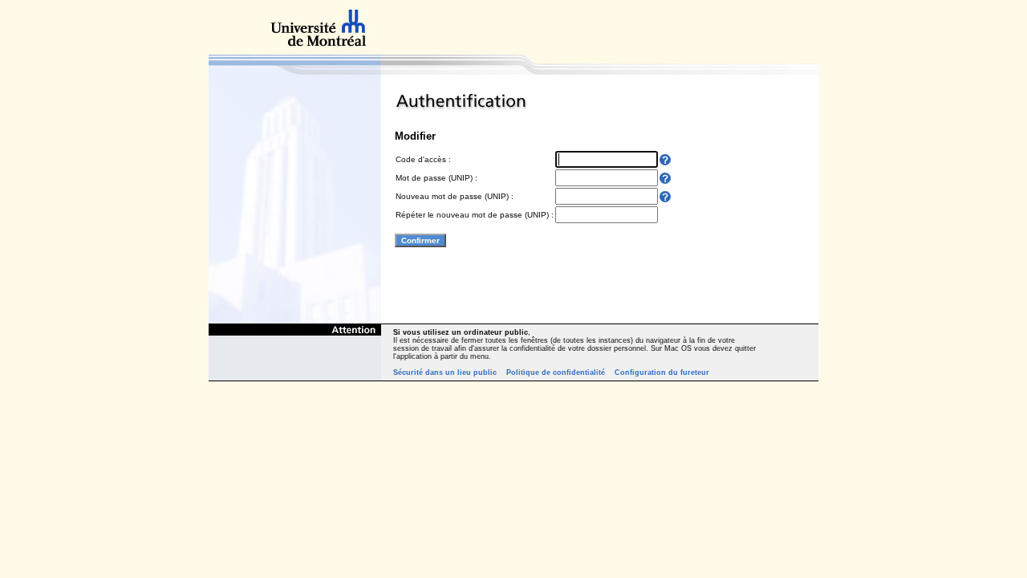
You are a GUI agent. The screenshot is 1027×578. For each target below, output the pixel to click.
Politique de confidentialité (555, 372)
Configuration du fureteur (662, 372)
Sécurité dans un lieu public (445, 372)
